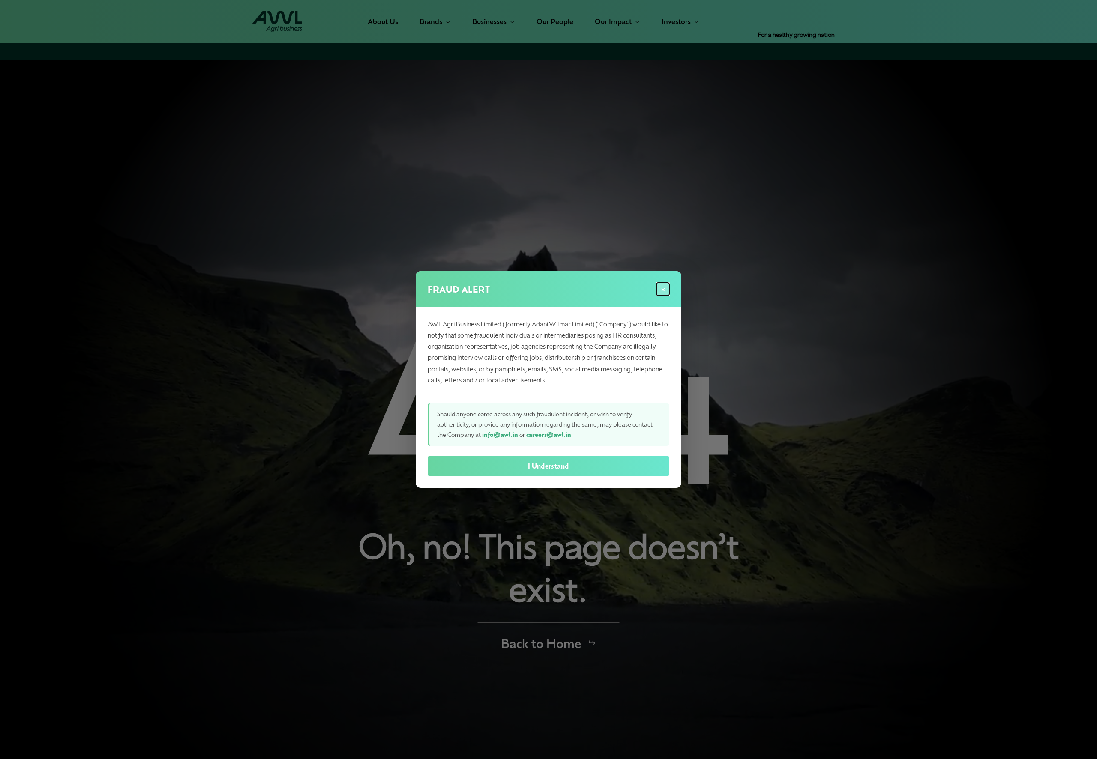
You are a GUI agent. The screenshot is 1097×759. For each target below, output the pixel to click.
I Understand (548, 466)
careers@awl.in (548, 434)
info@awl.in (500, 434)
